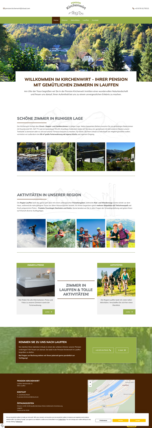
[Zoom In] (90, 382)
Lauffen (86, 20)
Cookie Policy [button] (62, 419)
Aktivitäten (75, 20)
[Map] (111, 398)
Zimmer (65, 20)
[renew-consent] (2, 425)
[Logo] (76, 8)
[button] (48, 312)
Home (56, 20)
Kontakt (95, 20)
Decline (120, 420)
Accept (138, 420)
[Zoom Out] (90, 385)
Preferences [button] (19, 421)
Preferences (103, 420)
